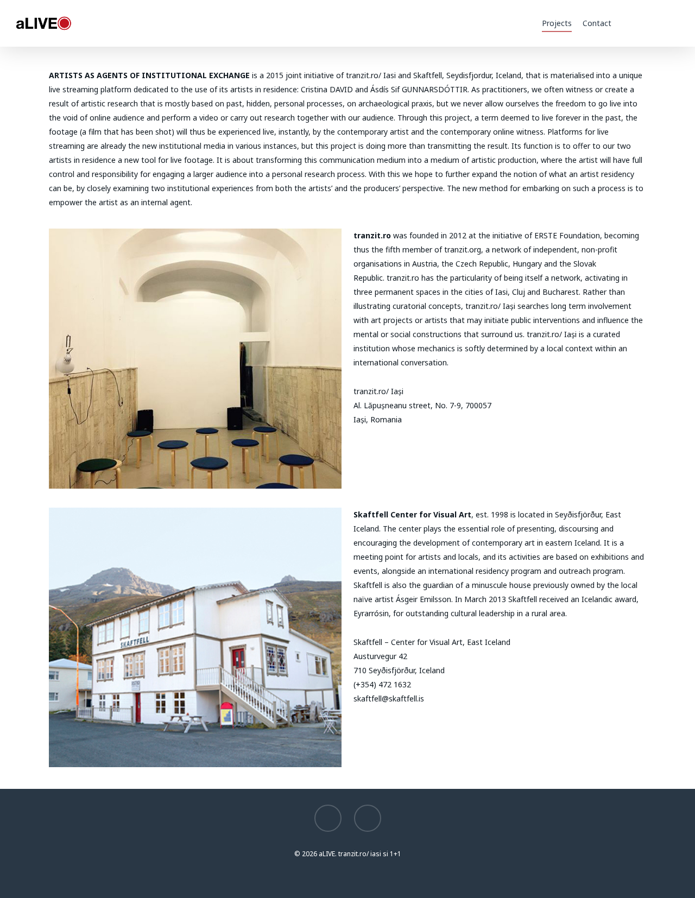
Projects (557, 23)
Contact (597, 23)
